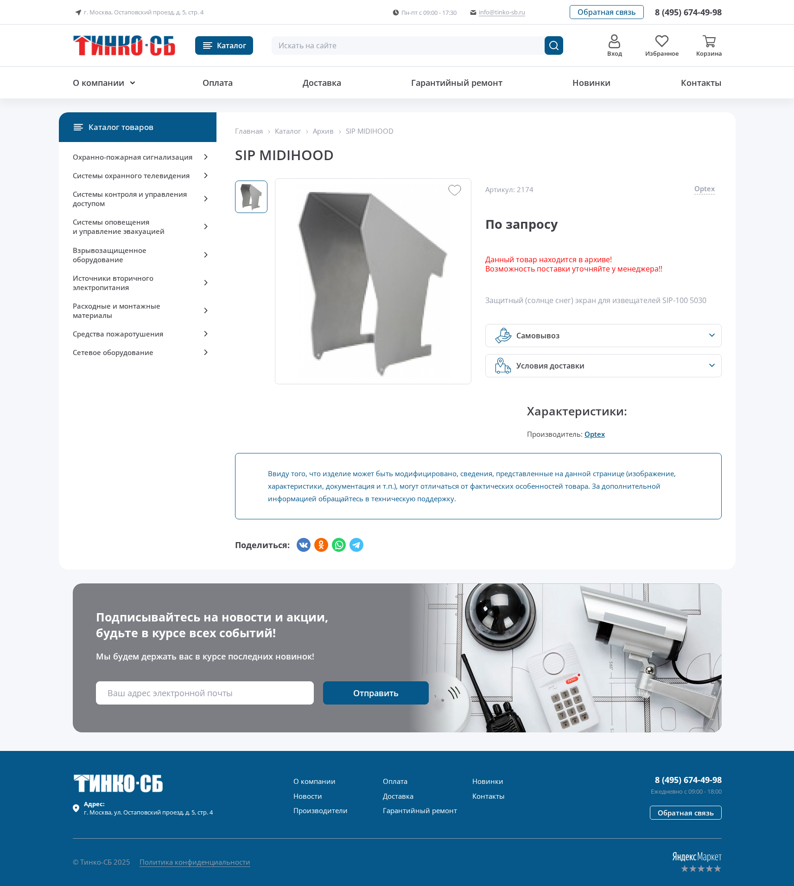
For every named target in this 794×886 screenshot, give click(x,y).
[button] (607, 12)
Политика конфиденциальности (195, 862)
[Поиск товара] (554, 45)
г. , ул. (148, 808)
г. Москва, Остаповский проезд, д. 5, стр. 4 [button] (143, 12)
